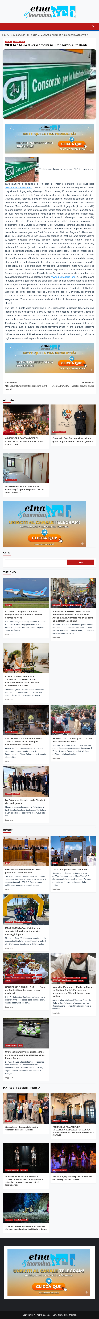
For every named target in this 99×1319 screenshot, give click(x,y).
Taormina (9, 670)
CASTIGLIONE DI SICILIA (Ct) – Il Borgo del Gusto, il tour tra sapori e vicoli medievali (25, 990)
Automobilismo (29, 975)
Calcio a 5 (15, 978)
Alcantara (56, 605)
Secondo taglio (19, 41)
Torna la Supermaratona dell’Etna (69, 869)
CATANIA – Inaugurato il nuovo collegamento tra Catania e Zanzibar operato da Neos (23, 614)
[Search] (93, 26)
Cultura (8, 1120)
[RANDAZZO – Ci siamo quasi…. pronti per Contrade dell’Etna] (73, 720)
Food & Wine (10, 432)
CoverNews (58, 1314)
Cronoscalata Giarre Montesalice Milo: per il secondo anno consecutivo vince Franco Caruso (24, 1055)
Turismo (8, 605)
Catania (8, 794)
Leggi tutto (9, 634)
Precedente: (26, 386)
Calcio (8, 978)
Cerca (6, 552)
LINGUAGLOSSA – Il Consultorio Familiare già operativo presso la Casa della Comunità (24, 489)
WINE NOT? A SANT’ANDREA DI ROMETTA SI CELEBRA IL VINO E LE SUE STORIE (24, 441)
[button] (5, 26)
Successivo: (73, 384)
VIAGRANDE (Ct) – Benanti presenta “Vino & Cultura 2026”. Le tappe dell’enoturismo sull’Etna (23, 741)
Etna (71, 605)
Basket (38, 975)
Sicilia (63, 432)
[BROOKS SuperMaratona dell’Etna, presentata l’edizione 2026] (26, 851)
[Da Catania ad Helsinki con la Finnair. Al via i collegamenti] (26, 781)
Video (8, 980)
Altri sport (18, 975)
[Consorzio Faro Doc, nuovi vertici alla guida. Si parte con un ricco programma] (73, 419)
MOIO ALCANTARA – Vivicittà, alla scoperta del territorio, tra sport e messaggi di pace (22, 931)
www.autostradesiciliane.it (18, 187)
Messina (8, 41)
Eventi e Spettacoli (12, 1170)
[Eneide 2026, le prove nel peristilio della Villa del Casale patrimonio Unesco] (73, 1158)
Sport (8, 863)
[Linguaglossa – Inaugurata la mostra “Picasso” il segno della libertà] (26, 1108)
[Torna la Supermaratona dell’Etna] (73, 851)
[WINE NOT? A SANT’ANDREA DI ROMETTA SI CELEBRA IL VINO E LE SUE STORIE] (26, 419)
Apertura (65, 605)
